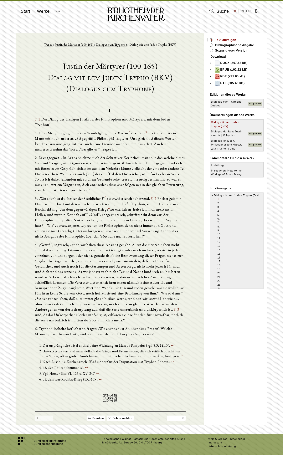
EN (241, 11)
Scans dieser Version (231, 50)
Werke (43, 11)
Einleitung (217, 165)
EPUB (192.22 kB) (233, 69)
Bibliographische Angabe (234, 45)
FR (248, 11)
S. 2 (154, 198)
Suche (222, 11)
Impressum (215, 442)
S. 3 (176, 309)
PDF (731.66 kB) (232, 76)
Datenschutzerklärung (222, 446)
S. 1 (37, 119)
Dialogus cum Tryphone (112, 45)
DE (235, 11)
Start (25, 11)
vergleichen (255, 104)
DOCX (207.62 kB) (233, 62)
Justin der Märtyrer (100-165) (74, 45)
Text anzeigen (225, 40)
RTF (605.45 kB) (232, 83)
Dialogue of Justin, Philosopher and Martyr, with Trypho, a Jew (226, 144)
